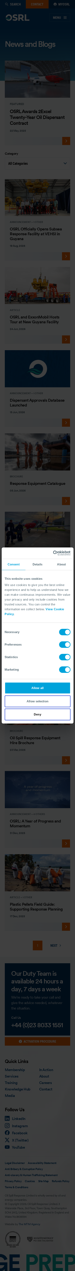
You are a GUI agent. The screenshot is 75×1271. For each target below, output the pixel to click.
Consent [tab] (14, 564)
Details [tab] (37, 564)
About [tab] (61, 564)
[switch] (64, 644)
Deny (37, 714)
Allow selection (37, 701)
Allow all (37, 688)
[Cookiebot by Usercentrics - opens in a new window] (53, 553)
